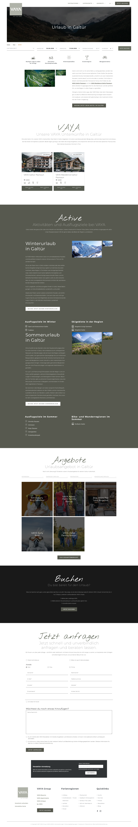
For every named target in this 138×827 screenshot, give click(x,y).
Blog (99, 806)
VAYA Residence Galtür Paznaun (101, 83)
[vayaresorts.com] (16, 10)
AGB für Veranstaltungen (57, 824)
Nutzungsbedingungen (71, 824)
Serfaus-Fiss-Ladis (85, 800)
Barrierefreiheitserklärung (100, 824)
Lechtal (65, 803)
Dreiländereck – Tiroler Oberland (70, 799)
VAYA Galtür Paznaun (79, 83)
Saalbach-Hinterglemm (87, 798)
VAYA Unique (41, 801)
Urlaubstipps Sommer (32, 239)
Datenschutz (88, 824)
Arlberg (65, 795)
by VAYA (39, 804)
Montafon (66, 806)
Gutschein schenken (21, 803)
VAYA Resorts (41, 795)
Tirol (14, 44)
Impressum (81, 824)
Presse (100, 800)
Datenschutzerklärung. (46, 743)
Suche (100, 795)
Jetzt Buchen (125, 48)
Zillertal (82, 806)
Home (8, 44)
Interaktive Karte (20, 806)
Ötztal (64, 809)
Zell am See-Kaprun (86, 803)
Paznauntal (83, 795)
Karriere (100, 798)
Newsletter (101, 803)
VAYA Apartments (43, 798)
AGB (48, 824)
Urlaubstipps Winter (31, 237)
